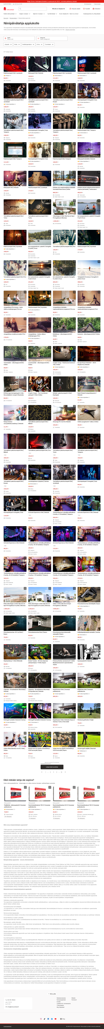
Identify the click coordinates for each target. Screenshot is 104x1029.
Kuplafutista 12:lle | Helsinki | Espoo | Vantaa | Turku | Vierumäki (64, 720)
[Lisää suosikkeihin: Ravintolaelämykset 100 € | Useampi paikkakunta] (98, 787)
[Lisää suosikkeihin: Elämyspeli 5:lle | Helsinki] (49, 57)
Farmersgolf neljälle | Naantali (87, 748)
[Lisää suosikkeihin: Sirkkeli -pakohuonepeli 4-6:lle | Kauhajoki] (74, 377)
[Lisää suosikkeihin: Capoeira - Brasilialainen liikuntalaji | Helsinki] (25, 674)
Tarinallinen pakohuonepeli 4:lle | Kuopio (63, 100)
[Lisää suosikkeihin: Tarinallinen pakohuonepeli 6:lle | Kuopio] (25, 466)
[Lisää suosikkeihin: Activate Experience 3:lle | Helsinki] (99, 497)
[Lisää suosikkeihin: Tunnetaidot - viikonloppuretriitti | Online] (25, 347)
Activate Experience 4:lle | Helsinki (38, 512)
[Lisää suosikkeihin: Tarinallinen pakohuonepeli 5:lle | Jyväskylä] (49, 84)
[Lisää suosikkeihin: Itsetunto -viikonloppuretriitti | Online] (99, 318)
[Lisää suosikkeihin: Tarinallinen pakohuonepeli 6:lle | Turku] (74, 435)
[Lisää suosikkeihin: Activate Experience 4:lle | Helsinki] (49, 497)
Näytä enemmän (70, 29)
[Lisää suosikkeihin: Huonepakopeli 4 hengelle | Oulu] (49, 115)
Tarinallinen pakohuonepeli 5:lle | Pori (15, 277)
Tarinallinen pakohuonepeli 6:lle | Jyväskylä (63, 482)
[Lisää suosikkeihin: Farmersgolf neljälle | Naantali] (99, 733)
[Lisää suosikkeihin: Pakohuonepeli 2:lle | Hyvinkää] (49, 292)
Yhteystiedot (60, 1005)
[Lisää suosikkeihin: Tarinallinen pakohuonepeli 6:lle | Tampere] (99, 435)
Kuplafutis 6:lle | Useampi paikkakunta (85, 690)
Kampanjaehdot (61, 1000)
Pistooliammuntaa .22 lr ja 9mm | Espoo (13, 633)
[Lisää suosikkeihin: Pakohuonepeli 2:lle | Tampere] (99, 115)
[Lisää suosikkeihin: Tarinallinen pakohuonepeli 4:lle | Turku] (49, 200)
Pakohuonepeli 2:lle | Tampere (87, 130)
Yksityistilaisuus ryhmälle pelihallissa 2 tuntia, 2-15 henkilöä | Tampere (64, 513)
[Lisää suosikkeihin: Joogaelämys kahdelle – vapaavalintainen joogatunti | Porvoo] (74, 292)
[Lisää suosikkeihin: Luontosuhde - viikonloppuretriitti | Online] (49, 347)
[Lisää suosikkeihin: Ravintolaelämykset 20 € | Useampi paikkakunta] (74, 787)
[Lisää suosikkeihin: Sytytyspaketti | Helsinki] (99, 645)
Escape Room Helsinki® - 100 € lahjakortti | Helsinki (87, 363)
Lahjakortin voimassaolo (64, 1003)
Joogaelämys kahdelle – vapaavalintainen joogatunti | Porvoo (64, 308)
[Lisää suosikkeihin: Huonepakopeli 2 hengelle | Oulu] (99, 84)
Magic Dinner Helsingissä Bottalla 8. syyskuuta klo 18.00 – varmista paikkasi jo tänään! (52, 1)
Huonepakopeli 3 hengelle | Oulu (87, 481)
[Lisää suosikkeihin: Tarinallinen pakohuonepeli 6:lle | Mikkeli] (25, 435)
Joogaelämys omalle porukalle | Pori (14, 334)
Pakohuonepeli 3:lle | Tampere (13, 159)
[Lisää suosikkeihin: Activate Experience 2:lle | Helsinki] (25, 527)
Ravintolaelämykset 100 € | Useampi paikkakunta (88, 805)
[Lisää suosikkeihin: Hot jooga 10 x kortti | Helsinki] (74, 406)
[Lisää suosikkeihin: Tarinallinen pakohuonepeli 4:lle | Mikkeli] (49, 406)
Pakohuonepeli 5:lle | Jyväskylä (37, 187)
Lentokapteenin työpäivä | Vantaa (38, 481)
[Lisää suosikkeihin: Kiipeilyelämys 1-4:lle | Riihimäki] (25, 645)
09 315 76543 (11, 1000)
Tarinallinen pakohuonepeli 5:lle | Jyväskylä (38, 100)
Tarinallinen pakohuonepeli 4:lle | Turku (38, 217)
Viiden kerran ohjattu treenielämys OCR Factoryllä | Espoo (63, 749)
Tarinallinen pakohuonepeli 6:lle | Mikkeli (14, 451)
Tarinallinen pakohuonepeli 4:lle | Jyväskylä (13, 100)
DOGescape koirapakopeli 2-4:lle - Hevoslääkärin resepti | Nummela (14, 394)
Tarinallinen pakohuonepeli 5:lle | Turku (13, 217)
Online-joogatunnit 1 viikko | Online (88, 421)
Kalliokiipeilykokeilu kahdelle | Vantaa (89, 632)
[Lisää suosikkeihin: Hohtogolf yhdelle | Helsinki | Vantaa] (25, 704)
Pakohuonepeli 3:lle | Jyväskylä (62, 73)
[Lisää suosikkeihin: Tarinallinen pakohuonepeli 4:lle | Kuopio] (74, 84)
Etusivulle (6, 18)
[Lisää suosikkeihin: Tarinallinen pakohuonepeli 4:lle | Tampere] (25, 115)
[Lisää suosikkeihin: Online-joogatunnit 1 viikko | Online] (99, 406)
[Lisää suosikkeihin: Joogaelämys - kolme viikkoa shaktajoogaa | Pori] (49, 318)
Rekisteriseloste (61, 998)
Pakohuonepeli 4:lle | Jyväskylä (87, 73)
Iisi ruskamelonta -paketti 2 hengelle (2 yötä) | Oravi (64, 277)
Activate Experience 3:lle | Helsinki (88, 512)
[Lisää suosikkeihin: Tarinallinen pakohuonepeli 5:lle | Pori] (25, 261)
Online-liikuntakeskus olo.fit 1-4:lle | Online (14, 749)
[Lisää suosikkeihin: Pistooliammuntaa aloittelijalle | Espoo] (99, 588)
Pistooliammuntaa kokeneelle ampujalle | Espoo (62, 633)
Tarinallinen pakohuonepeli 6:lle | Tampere (87, 451)
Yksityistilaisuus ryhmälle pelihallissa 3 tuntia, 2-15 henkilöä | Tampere (39, 574)
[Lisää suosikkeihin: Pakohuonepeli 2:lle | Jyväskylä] (25, 57)
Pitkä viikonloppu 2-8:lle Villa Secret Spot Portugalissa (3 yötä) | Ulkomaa (14, 604)
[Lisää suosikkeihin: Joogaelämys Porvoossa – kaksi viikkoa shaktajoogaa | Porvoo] (25, 292)
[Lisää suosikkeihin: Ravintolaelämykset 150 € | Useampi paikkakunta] (49, 787)
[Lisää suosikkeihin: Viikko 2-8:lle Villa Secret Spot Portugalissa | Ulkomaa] (74, 588)
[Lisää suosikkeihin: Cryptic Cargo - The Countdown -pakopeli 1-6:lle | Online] (49, 377)
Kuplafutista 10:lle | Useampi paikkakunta (61, 690)
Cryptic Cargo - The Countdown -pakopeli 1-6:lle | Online (38, 394)
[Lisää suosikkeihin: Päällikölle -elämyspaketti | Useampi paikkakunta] (25, 787)
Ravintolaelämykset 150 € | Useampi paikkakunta (39, 805)
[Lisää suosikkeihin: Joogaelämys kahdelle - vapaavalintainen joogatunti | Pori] (99, 292)
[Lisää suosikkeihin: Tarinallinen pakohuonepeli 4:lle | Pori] (74, 231)
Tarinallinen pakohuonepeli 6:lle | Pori (39, 450)
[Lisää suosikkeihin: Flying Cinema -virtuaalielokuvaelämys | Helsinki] (25, 406)
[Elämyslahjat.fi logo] (9, 9)
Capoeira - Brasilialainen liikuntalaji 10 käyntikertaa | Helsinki (38, 690)
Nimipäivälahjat (13, 18)
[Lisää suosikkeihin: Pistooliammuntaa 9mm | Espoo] (49, 617)
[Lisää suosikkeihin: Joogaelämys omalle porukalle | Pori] (25, 318)
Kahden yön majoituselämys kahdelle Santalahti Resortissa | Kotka (64, 188)
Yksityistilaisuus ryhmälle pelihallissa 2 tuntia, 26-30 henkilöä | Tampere (15, 574)
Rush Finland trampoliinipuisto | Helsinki (87, 394)
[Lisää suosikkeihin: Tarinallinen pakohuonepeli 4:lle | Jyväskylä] (25, 84)
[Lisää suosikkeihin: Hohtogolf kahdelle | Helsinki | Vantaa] (49, 704)
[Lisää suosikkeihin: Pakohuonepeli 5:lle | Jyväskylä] (49, 172)
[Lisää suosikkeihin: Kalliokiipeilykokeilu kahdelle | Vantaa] (99, 617)
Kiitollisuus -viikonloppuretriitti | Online (62, 335)
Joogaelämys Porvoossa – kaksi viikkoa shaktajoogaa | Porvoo (13, 308)
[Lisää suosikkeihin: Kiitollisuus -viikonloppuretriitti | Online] (74, 318)
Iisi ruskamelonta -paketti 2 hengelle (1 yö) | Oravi (39, 277)
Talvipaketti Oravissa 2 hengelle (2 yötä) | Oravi (88, 277)
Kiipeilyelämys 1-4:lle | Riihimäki (13, 661)
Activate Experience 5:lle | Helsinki (63, 543)
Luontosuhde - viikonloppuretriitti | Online (38, 363)
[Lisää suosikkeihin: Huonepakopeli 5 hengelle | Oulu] (25, 497)
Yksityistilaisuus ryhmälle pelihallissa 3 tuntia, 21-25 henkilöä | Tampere (64, 574)
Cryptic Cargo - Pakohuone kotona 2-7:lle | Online (64, 363)
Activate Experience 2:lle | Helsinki (14, 543)
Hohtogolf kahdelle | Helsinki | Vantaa (39, 720)
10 (61, 772)
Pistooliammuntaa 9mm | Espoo (37, 632)
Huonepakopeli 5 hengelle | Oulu (13, 512)
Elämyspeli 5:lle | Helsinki (35, 73)
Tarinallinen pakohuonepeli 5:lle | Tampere (63, 131)
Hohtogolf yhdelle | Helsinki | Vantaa (15, 720)
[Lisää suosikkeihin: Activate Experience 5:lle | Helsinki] (74, 527)
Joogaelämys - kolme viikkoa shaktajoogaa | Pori (37, 335)
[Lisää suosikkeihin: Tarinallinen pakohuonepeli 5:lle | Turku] (25, 200)
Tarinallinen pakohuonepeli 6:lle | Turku (63, 451)
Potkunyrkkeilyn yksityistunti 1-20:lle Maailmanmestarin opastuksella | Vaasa (64, 662)
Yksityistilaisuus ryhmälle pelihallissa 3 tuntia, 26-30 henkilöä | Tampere (89, 574)
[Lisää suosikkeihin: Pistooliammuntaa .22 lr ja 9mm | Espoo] (25, 617)
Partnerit (74, 1000)
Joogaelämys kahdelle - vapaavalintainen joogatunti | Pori (88, 308)
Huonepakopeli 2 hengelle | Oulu (87, 100)
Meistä (73, 998)
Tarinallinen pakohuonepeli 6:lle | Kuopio (14, 482)
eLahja (58, 1001)
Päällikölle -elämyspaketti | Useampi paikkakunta (15, 805)
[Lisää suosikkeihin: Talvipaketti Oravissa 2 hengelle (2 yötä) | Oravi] (99, 261)
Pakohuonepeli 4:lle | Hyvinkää (13, 246)
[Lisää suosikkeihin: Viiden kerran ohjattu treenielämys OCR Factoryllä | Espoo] (74, 733)
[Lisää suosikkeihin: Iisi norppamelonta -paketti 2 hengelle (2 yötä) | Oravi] (49, 231)
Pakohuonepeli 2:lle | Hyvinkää (37, 307)
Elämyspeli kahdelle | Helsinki (86, 159)
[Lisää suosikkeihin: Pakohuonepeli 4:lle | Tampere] (74, 143)
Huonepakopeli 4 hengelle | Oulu (38, 130)
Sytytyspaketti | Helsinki (85, 661)
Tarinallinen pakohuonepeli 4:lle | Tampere (13, 131)
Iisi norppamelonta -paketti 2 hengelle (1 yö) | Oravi (89, 217)
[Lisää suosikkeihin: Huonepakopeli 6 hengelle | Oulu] (49, 143)
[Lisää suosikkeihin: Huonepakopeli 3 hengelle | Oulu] (99, 466)
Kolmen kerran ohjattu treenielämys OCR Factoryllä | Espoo (39, 749)
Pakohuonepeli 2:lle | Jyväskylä (13, 73)
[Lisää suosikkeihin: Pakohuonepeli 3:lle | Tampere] (25, 143)
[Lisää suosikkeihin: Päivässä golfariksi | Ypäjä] (99, 704)
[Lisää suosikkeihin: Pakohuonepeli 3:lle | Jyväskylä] (74, 57)
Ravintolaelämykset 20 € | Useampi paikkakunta (63, 805)
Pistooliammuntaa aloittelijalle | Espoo (89, 603)
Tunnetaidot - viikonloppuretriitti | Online (14, 363)
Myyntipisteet (60, 1007)
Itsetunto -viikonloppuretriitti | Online (89, 334)
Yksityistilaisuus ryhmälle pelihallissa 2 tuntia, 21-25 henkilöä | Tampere (89, 543)
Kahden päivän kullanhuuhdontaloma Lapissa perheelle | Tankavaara (89, 188)
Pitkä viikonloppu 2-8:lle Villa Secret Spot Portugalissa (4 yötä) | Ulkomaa (39, 604)
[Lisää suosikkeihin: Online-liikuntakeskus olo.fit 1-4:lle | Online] (25, 733)
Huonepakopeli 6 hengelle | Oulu (38, 159)
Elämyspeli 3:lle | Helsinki (11, 187)
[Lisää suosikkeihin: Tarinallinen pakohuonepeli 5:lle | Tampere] (74, 115)
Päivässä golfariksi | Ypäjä (85, 720)
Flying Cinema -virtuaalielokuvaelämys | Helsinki (13, 422)
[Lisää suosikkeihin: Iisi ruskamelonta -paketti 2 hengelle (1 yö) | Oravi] (49, 261)
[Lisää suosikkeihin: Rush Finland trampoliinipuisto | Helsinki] (99, 377)
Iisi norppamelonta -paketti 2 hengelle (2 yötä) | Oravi (39, 247)
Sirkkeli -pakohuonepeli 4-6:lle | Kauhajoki (62, 394)
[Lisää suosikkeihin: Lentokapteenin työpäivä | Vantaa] (49, 466)
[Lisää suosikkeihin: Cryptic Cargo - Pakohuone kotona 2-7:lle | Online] (74, 347)
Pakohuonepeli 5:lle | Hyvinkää (87, 246)
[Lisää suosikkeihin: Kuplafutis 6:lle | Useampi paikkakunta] (99, 674)
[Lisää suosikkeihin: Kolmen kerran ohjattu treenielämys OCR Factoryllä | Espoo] (49, 733)
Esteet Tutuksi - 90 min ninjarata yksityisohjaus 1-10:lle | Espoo (38, 661)
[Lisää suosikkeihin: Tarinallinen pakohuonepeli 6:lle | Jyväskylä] (74, 466)
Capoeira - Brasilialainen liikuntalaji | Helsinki (15, 690)
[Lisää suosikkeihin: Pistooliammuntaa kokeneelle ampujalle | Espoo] (74, 617)
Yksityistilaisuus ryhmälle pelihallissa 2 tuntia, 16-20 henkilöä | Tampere (39, 543)
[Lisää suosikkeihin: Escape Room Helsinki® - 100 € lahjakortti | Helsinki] (99, 347)
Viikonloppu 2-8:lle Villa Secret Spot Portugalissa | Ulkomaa (63, 217)
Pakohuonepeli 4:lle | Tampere (62, 159)
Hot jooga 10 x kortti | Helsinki (62, 421)
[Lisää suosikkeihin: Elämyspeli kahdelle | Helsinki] (99, 143)
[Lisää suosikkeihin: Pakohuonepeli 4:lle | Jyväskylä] (99, 57)
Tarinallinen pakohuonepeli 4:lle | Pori (64, 246)
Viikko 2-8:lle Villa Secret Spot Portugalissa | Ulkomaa (62, 604)
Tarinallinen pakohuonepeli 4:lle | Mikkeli (38, 422)
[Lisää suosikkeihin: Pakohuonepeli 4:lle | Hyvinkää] (25, 231)
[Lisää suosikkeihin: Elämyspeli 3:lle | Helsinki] (25, 172)
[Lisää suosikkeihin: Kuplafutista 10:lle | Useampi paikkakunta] (74, 674)
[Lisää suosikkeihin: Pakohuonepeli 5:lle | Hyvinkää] (99, 231)
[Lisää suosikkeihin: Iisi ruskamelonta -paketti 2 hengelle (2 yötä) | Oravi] (74, 261)
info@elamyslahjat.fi (13, 1007)
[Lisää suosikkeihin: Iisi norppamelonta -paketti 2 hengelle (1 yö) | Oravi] (99, 200)
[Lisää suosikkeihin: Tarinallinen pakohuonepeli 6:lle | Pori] (49, 435)
